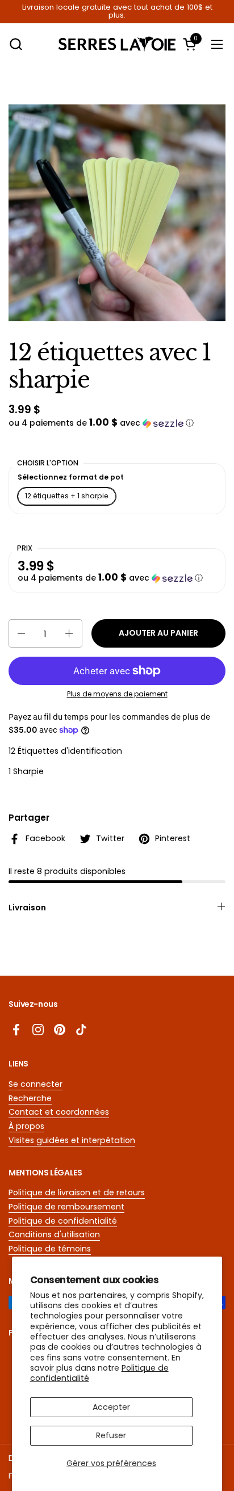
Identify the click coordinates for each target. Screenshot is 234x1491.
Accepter (111, 1407)
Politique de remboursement (66, 1206)
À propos (26, 1126)
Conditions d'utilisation (54, 1234)
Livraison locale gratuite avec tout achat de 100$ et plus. (117, 11)
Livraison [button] (27, 907)
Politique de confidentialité (63, 1221)
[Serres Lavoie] (117, 44)
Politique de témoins (50, 1248)
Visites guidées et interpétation (72, 1140)
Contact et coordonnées (59, 1112)
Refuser (111, 1435)
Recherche (30, 1098)
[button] (16, 44)
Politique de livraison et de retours (77, 1192)
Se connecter (35, 1084)
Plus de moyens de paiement (117, 694)
